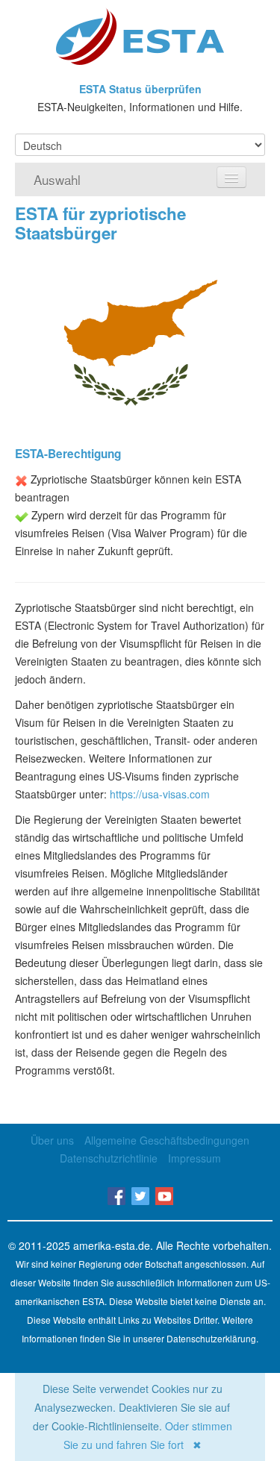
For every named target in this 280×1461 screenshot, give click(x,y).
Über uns (52, 1140)
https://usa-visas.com (160, 793)
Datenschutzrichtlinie (109, 1158)
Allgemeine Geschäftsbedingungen (166, 1140)
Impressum (194, 1158)
